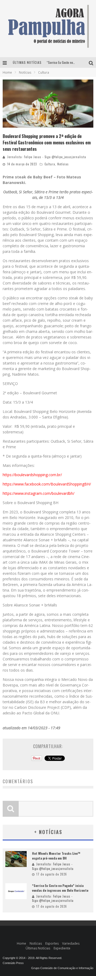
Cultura (50, 164)
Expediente (62, 948)
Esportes (52, 943)
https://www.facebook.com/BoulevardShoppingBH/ (47, 484)
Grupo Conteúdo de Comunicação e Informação (62, 968)
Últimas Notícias (38, 948)
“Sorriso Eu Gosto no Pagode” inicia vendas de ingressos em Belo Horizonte (60, 888)
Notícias (63, 164)
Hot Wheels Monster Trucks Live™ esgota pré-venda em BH (56, 855)
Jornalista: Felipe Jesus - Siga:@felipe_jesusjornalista (46, 157)
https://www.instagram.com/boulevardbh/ (38, 493)
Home (7, 72)
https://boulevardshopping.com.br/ (32, 474)
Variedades (70, 943)
